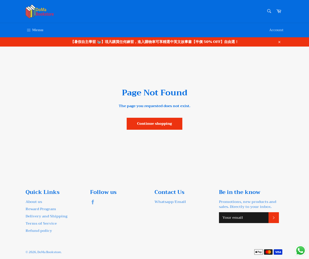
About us (34, 202)
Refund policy (39, 231)
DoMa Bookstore (49, 252)
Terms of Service (41, 223)
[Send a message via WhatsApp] (300, 250)
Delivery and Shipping (46, 216)
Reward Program (41, 209)
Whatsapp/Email (170, 202)
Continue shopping (154, 124)
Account (276, 30)
